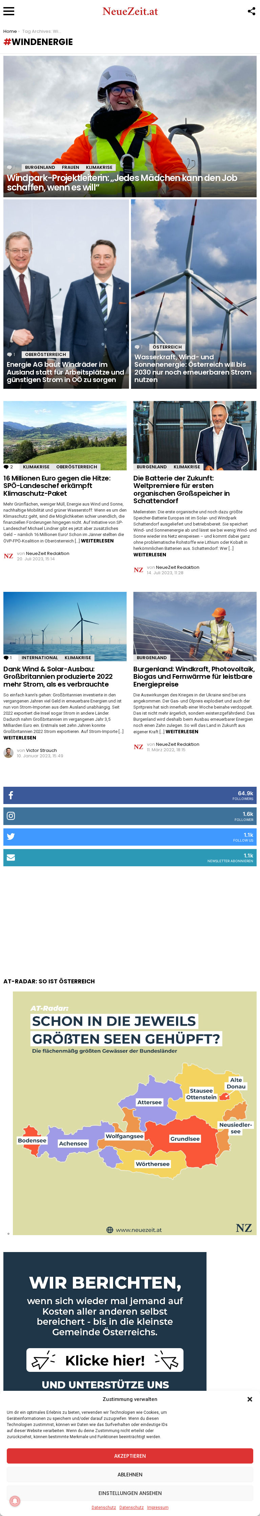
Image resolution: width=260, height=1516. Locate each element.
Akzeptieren (130, 1455)
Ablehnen (130, 1474)
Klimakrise (99, 167)
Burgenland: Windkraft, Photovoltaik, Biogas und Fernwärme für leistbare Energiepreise (194, 676)
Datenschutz (104, 1507)
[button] (249, 1399)
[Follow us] (251, 11)
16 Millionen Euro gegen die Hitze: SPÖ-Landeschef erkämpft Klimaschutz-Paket (56, 485)
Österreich (167, 347)
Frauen (70, 167)
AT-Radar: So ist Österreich (49, 981)
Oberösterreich (45, 354)
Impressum (158, 1507)
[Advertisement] (130, 915)
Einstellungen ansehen (130, 1493)
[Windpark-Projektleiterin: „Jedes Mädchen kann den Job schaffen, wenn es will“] (130, 126)
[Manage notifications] (14, 1501)
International (40, 657)
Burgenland (40, 167)
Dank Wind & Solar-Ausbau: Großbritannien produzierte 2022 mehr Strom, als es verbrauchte (58, 676)
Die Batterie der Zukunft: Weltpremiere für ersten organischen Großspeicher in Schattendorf (181, 489)
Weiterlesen (97, 540)
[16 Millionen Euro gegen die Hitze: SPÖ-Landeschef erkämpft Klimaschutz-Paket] (65, 435)
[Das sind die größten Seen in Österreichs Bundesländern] (135, 1233)
